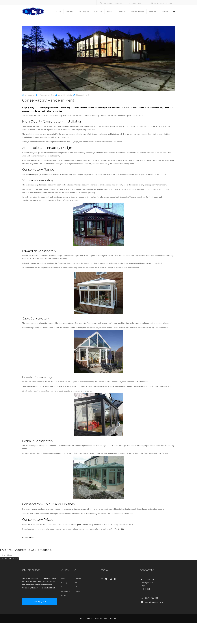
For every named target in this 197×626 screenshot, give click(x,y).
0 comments (30, 95)
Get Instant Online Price (113, 3)
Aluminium (122, 12)
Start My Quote (40, 601)
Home (58, 12)
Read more (28, 537)
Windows (98, 12)
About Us (69, 12)
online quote (76, 524)
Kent (53, 588)
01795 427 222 (138, 3)
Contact (165, 12)
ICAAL (114, 618)
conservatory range (33, 174)
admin (69, 95)
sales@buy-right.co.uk (163, 3)
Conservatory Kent (47, 95)
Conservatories (137, 12)
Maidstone (26, 588)
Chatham (34, 588)
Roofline (152, 12)
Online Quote (84, 12)
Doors (109, 12)
